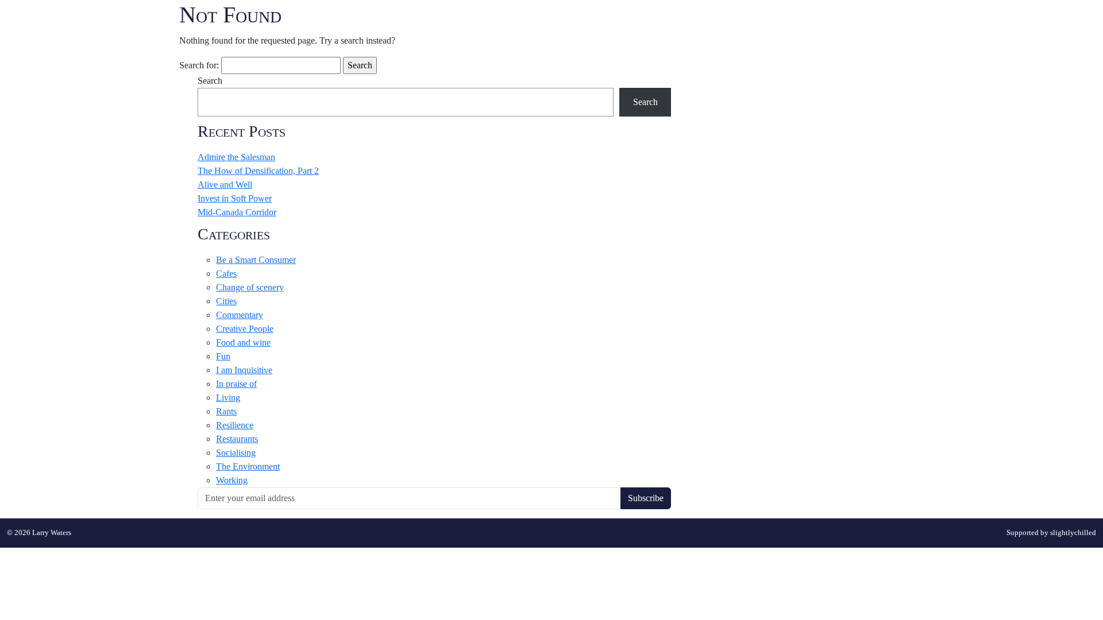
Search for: (199, 65)
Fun (223, 356)
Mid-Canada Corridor (237, 212)
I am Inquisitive (244, 370)
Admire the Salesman (236, 157)
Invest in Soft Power (235, 198)
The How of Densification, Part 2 (258, 171)
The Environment (248, 466)
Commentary (239, 315)
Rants (226, 411)
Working (232, 480)
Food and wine (243, 342)
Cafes (226, 273)
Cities (226, 301)
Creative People (244, 329)
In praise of (236, 384)
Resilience (234, 425)
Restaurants (237, 439)
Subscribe (646, 498)
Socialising (236, 453)
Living (228, 397)
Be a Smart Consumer (256, 260)
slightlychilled (1073, 533)
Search (210, 81)
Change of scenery (250, 287)
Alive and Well (225, 184)
